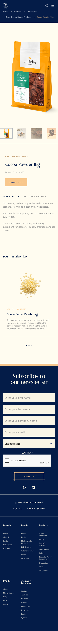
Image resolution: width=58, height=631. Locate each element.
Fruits (41, 567)
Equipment (43, 570)
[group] (29, 300)
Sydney (24, 618)
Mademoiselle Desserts (26, 542)
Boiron (23, 533)
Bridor (23, 537)
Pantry (41, 539)
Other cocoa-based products (18, 17)
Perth (23, 614)
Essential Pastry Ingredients (45, 558)
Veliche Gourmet (16, 156)
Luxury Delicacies (43, 534)
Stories (6, 541)
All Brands (25, 558)
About (5, 589)
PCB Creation (26, 547)
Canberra (24, 602)
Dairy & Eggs (44, 549)
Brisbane (24, 599)
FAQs (5, 600)
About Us (6, 537)
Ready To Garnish (42, 544)
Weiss (23, 555)
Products (17, 11)
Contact (17, 508)
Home (5, 11)
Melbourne (25, 606)
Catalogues (7, 545)
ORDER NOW (16, 182)
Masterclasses (8, 593)
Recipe (5, 597)
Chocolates (32, 11)
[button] (26, 345)
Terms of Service (35, 508)
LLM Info (6, 548)
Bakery (41, 553)
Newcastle (25, 610)
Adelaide (24, 595)
